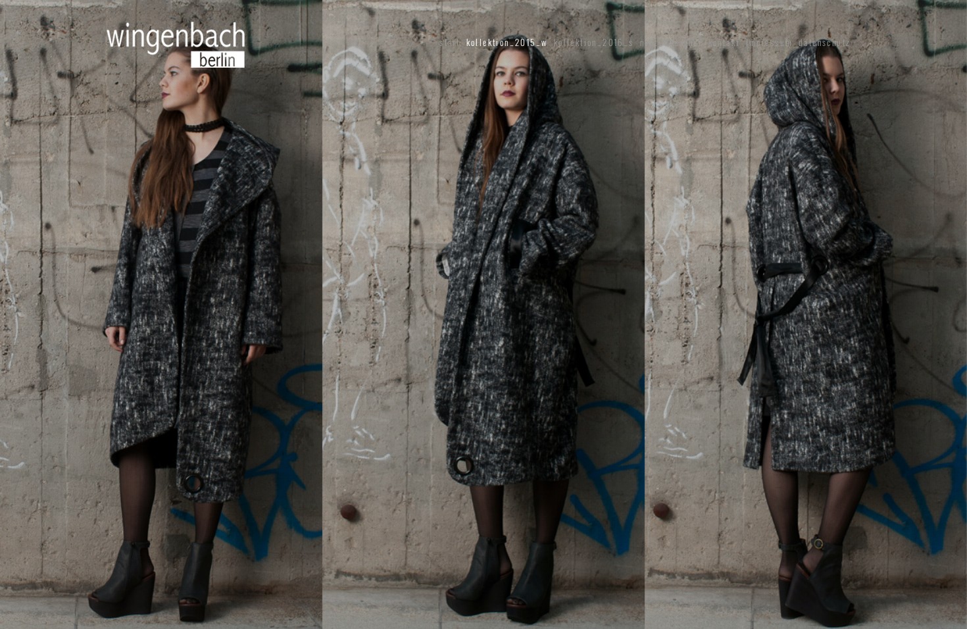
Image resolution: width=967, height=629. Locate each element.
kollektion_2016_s (594, 42)
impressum (769, 42)
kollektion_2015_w (507, 42)
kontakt (724, 42)
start (449, 42)
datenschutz (824, 42)
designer (683, 42)
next (649, 42)
